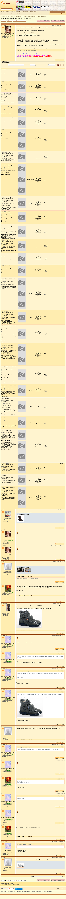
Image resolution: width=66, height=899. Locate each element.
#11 (64, 689)
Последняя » (23, 20)
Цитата (62, 559)
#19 (64, 841)
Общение (8, 13)
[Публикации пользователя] (3, 27)
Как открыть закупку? (23, 13)
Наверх (2, 891)
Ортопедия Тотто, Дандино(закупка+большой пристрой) (27, 53)
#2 (64, 509)
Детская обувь (43, 16)
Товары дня (13, 11)
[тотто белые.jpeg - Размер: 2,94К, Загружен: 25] (20, 867)
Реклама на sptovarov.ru (19, 888)
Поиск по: (27, 65)
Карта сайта (33, 891)
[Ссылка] (19, 590)
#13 (64, 744)
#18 (64, 824)
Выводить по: (45, 65)
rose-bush (30, 576)
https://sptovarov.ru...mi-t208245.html (29, 34)
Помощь (63, 13)
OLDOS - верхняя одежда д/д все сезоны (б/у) (25, 642)
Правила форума (33, 11)
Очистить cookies (13, 891)
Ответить (57, 559)
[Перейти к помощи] (61, 13)
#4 (64, 545)
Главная (2, 11)
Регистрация (52, 13)
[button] (16, 65)
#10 (64, 668)
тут (35, 597)
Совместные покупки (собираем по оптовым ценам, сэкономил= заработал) (23, 16)
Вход (58, 11)
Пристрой (38, 16)
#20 (64, 857)
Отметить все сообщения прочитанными (23, 891)
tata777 (61, 463)
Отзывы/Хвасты (19, 11)
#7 (64, 603)
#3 (64, 529)
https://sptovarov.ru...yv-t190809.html (29, 32)
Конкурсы (3, 13)
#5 (64, 561)
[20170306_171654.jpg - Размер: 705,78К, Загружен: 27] (20, 572)
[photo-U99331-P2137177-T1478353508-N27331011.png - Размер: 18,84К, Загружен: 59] (20, 521)
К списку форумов (7, 891)
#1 (64, 25)
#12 (64, 726)
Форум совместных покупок (5, 16)
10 (18, 20)
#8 (64, 635)
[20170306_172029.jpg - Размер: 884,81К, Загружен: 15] (28, 572)
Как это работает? (14, 13)
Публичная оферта (49, 891)
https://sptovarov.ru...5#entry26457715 (33, 35)
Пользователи (25, 11)
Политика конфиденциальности (40, 891)
